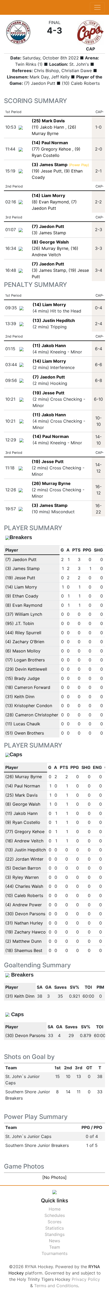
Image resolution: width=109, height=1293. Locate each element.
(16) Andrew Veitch (24, 840)
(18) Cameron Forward (27, 687)
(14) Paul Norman (51, 436)
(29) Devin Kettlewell (26, 669)
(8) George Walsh (22, 804)
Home (55, 1209)
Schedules (54, 1215)
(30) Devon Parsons (25, 913)
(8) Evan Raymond (50, 201)
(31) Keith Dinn (19, 696)
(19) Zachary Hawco (25, 932)
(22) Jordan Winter (24, 859)
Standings (55, 1234)
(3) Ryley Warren (22, 877)
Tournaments (54, 1253)
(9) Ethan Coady (21, 596)
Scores (54, 1221)
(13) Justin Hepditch (54, 320)
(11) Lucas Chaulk (22, 723)
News (54, 1240)
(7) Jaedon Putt (49, 377)
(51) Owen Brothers (24, 733)
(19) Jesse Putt (47, 171)
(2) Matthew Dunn (23, 941)
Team (54, 1247)
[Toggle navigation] (97, 7)
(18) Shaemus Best (23, 950)
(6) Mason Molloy (22, 650)
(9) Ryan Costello (22, 822)
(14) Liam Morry (49, 304)
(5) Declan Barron (23, 868)
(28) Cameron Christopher (31, 714)
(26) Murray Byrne (50, 248)
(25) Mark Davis (21, 795)
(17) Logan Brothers (25, 659)
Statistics (54, 1228)
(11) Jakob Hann (48, 127)
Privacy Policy (86, 1279)
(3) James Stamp (49, 232)
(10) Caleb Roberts (24, 895)
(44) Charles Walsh (24, 886)
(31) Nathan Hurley (24, 923)
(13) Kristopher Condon (28, 705)
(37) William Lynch (23, 614)
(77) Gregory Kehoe (52, 149)
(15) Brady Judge (22, 678)
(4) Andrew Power (23, 904)
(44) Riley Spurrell (23, 632)
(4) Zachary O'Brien (24, 641)
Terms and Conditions (56, 1285)
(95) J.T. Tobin (19, 623)
